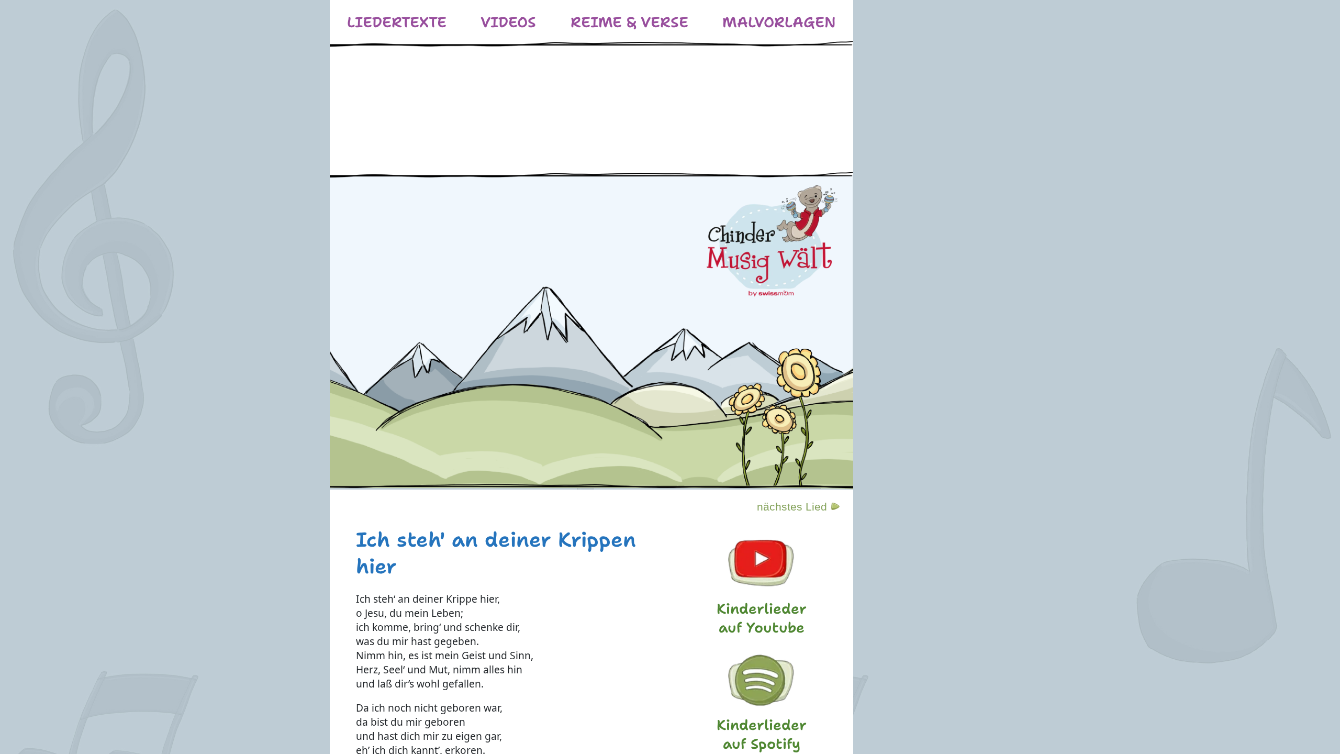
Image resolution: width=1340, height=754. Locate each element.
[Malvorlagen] (779, 22)
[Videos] (508, 22)
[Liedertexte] (396, 22)
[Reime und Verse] (629, 22)
